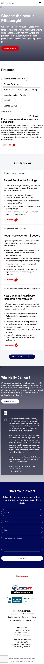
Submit (21, 558)
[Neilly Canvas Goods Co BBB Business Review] (22, 600)
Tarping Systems (14, 617)
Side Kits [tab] (8, 100)
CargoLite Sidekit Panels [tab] (15, 95)
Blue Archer (32, 658)
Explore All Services (21, 356)
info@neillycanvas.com (22, 635)
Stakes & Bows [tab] (10, 106)
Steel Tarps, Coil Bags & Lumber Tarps (22, 620)
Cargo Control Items (29, 617)
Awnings (13, 614)
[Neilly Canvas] (8, 3)
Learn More (9, 48)
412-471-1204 (25, 630)
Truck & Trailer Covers (26, 614)
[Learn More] (22, 197)
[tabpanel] (22, 129)
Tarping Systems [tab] (11, 84)
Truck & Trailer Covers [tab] (13, 79)
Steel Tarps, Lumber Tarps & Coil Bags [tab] (21, 89)
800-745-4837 (25, 632)
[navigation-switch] (40, 3)
